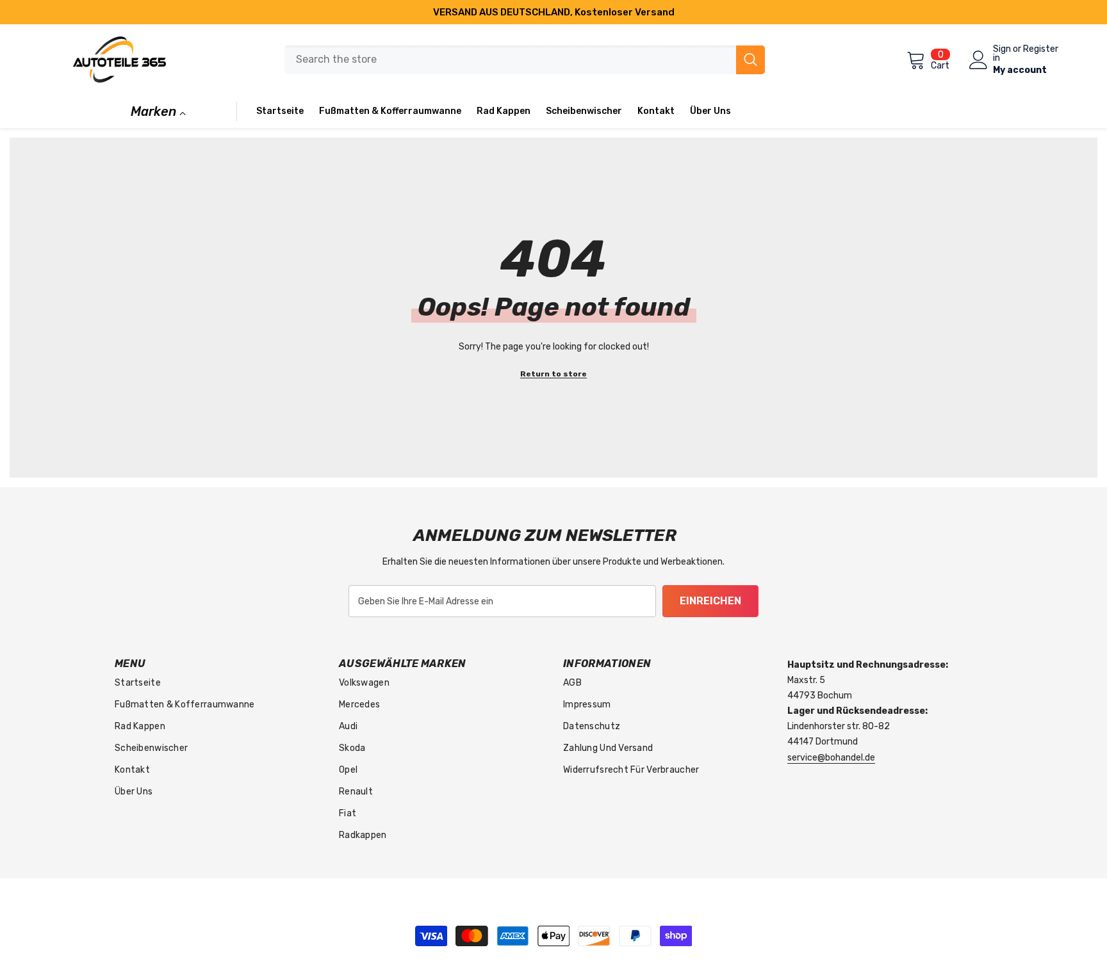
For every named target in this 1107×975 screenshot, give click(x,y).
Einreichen (710, 601)
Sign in (1002, 54)
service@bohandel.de (831, 757)
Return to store (553, 373)
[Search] (524, 59)
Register (1040, 49)
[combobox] (510, 59)
